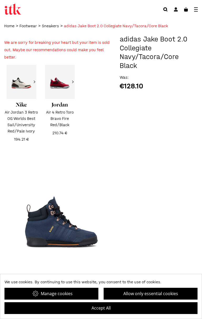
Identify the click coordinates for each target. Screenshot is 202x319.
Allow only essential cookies (150, 293)
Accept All (101, 308)
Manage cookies (57, 293)
